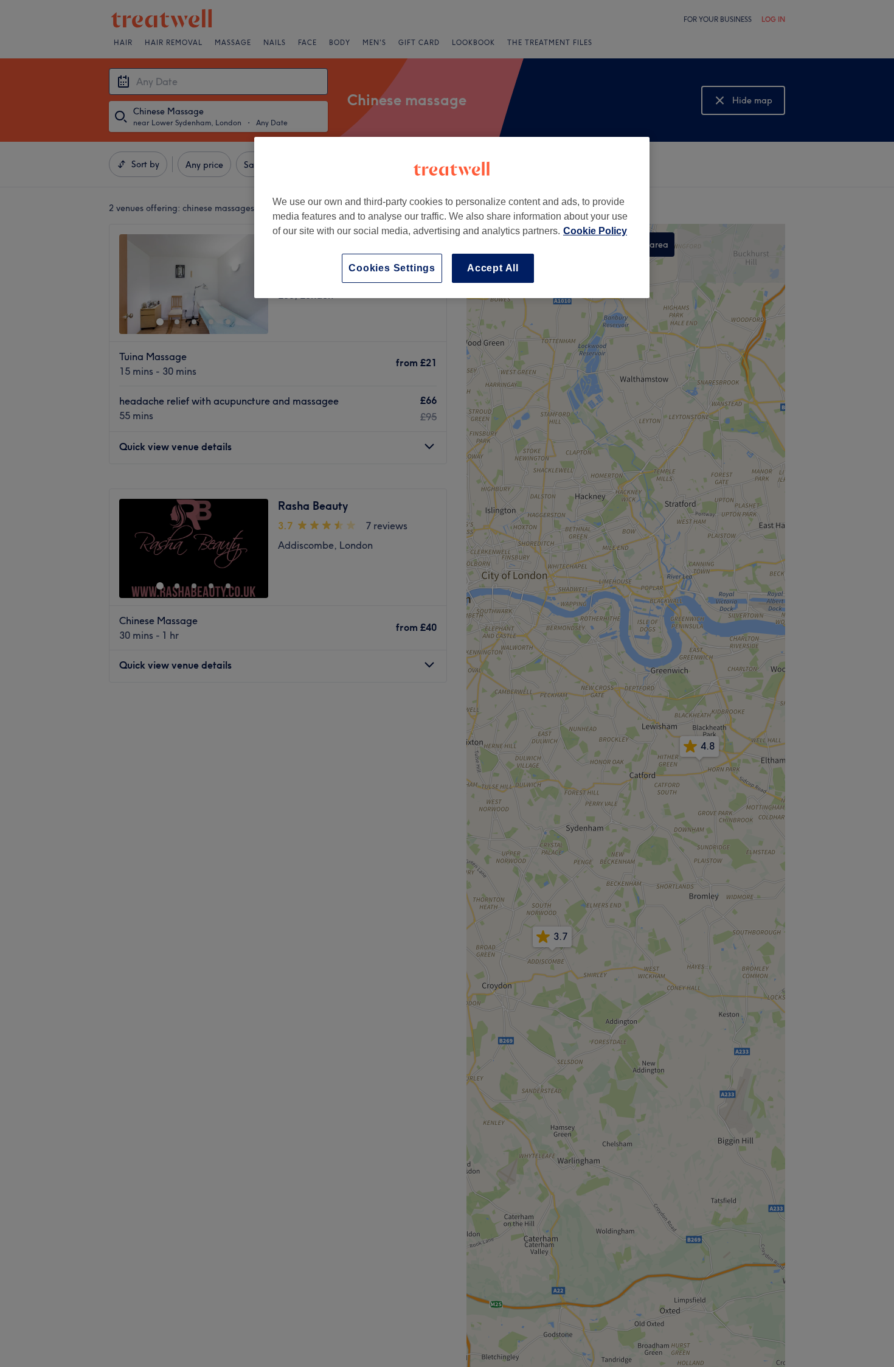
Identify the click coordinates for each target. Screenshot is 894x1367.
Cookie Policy (595, 231)
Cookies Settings (391, 268)
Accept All (493, 268)
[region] (452, 217)
